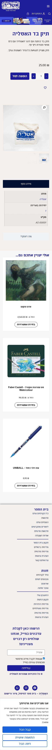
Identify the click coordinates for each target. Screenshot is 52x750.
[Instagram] (26, 687)
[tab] (26, 184)
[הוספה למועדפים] (45, 87)
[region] (26, 724)
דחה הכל (25, 744)
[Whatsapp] (17, 687)
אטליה (42, 199)
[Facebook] (34, 687)
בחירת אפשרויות (26, 324)
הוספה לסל (20, 76)
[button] (48, 6)
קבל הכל (25, 729)
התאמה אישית (25, 737)
